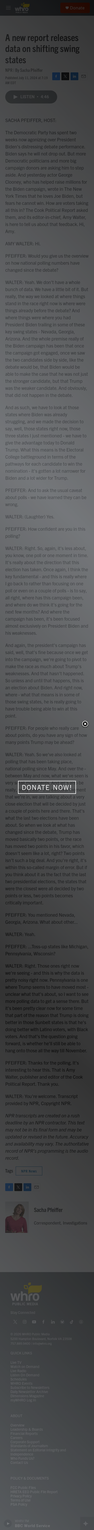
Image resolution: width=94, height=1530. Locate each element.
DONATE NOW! (47, 787)
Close (85, 724)
